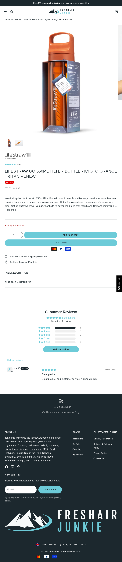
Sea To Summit (25, 456)
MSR (45, 449)
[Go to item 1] (9, 143)
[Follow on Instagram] (12, 467)
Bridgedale (32, 441)
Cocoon (22, 445)
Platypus (9, 453)
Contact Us (98, 458)
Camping (76, 449)
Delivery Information (103, 439)
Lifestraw (23, 449)
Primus (19, 453)
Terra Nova (47, 456)
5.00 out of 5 (68, 318)
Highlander (11, 445)
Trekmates (10, 460)
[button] (45, 328)
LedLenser (33, 445)
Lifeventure (36, 449)
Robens (46, 453)
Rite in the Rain (32, 453)
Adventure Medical (15, 441)
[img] (49, 370)
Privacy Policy (100, 453)
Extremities (45, 441)
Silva (37, 456)
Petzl (52, 449)
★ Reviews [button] (119, 284)
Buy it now (61, 243)
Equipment (77, 454)
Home (8, 19)
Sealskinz (10, 456)
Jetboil (43, 445)
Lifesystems (11, 449)
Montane (53, 445)
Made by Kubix (74, 551)
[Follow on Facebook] (6, 467)
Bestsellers (77, 439)
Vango (20, 460)
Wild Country (32, 460)
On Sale (76, 444)
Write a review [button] (61, 349)
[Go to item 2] (19, 143)
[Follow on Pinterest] (18, 467)
